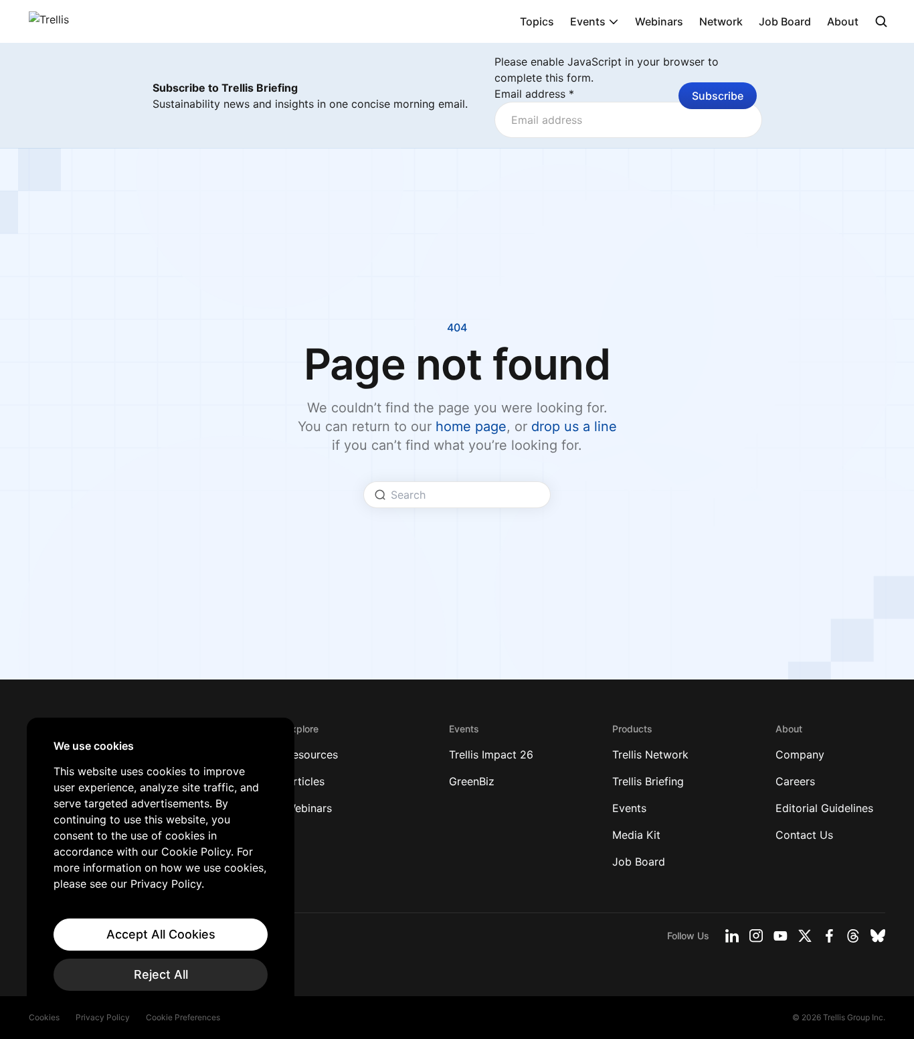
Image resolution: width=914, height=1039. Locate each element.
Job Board (785, 21)
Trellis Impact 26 (491, 754)
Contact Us (804, 835)
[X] (805, 936)
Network (721, 21)
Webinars (659, 21)
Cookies (44, 1017)
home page (471, 426)
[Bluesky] (878, 936)
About (842, 21)
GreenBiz (471, 781)
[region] (160, 865)
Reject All (161, 974)
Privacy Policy (103, 1017)
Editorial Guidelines (824, 808)
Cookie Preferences (183, 1017)
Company (799, 754)
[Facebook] (829, 936)
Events (588, 21)
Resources (312, 754)
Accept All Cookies (160, 934)
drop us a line (574, 426)
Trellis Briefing (648, 781)
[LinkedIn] (732, 936)
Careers (795, 781)
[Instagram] (756, 936)
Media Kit (636, 835)
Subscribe (717, 95)
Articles (305, 781)
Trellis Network (650, 754)
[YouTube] (780, 936)
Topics (537, 21)
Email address (534, 93)
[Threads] (853, 936)
